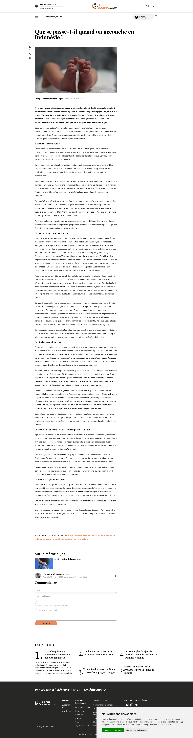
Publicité (79, 714)
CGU (77, 722)
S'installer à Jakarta (53, 16)
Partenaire (79, 711)
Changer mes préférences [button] (136, 730)
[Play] (150, 16)
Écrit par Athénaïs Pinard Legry (49, 98)
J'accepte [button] (107, 730)
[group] (150, 16)
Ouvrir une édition (83, 707)
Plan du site (83, 734)
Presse (78, 718)
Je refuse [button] (118, 730)
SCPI (95, 708)
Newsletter (66, 711)
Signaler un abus (82, 725)
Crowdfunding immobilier (104, 705)
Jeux (95, 722)
